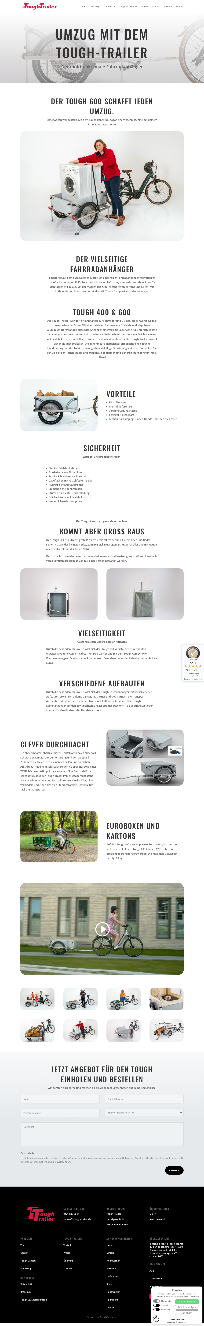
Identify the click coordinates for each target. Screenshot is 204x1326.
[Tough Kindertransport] (37, 1009)
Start (84, 6)
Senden (174, 1170)
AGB (151, 1270)
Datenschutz (156, 1278)
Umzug (110, 1252)
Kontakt (180, 6)
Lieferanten (112, 1276)
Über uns (168, 6)
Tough (23, 1245)
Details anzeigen (187, 1307)
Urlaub (110, 1307)
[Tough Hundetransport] (166, 1009)
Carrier (24, 1252)
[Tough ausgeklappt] (123, 1041)
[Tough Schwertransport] (80, 1041)
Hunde (110, 1245)
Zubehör (108, 6)
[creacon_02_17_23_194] (166, 1041)
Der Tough (95, 6)
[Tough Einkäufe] (123, 1009)
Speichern (187, 1312)
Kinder (110, 1284)
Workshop (26, 1268)
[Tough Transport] (37, 1041)
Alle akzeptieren (187, 1301)
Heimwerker (113, 1260)
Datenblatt (26, 1284)
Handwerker (113, 1291)
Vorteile (67, 1245)
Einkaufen (111, 1268)
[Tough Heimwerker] (80, 1009)
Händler (155, 6)
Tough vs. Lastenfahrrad (33, 1299)
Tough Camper (28, 1260)
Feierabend (112, 1299)
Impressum (155, 1286)
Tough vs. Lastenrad (129, 6)
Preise (145, 6)
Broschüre (26, 1291)
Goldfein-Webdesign (108, 1317)
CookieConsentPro (177, 1319)
